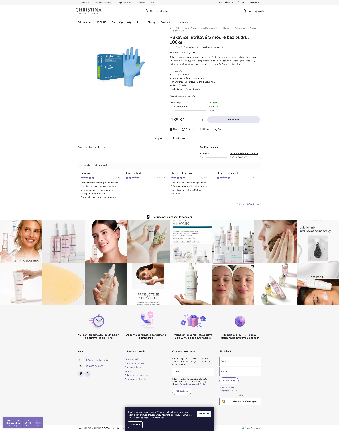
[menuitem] (84, 22)
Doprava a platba (125, 2)
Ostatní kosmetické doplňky (244, 153)
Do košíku (233, 119)
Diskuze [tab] (179, 138)
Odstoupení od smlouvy (136, 375)
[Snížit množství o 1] (189, 119)
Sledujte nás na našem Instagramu (172, 217)
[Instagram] (87, 374)
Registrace (254, 2)
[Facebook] (81, 374)
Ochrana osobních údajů (136, 379)
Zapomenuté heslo (228, 390)
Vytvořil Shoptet (253, 428)
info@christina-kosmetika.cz (97, 360)
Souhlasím (204, 413)
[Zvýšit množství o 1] (202, 119)
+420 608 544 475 (93, 366)
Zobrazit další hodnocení (248, 204)
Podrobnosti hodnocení (212, 47)
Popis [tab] (158, 138)
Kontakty (141, 2)
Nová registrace (226, 387)
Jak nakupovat (84, 2)
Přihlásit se (182, 391)
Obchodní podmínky (103, 2)
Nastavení (135, 424)
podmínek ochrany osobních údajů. (190, 384)
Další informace (156, 417)
